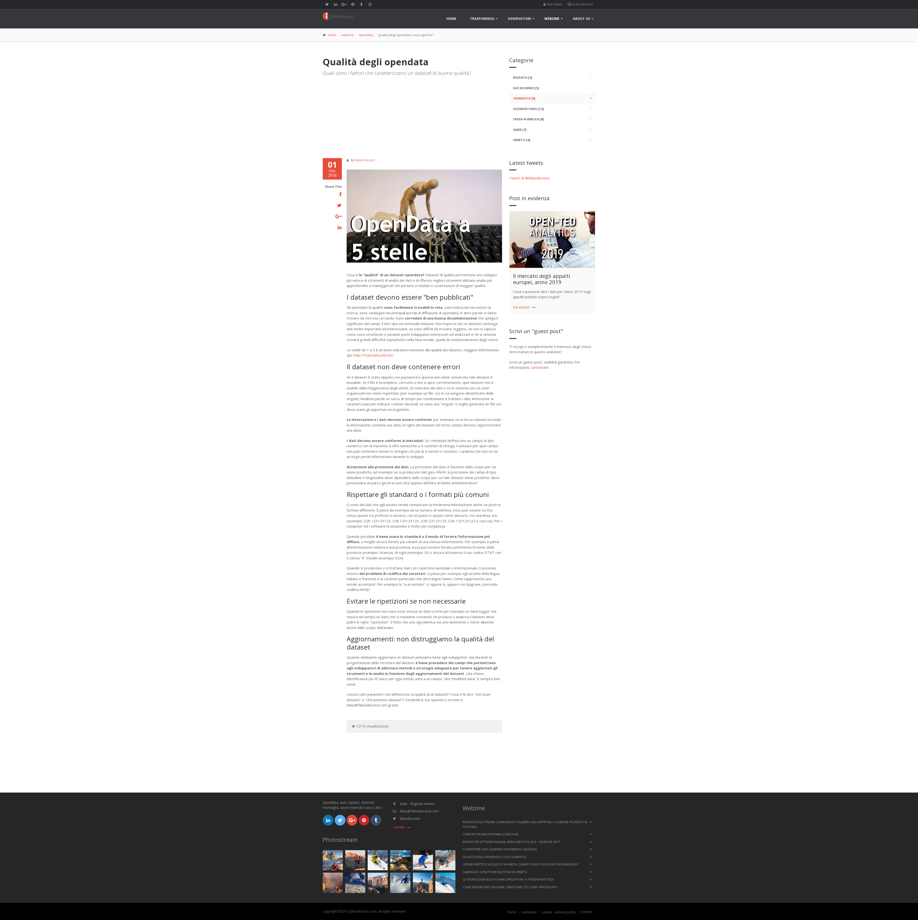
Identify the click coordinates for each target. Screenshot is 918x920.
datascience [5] (526, 88)
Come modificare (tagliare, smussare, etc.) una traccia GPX (510, 887)
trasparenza (482, 18)
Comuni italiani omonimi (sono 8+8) (490, 834)
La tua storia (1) (582, 4)
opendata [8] (524, 98)
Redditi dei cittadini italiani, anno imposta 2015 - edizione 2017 (511, 842)
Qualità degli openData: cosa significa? (494, 857)
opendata (366, 35)
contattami (540, 367)
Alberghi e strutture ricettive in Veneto (495, 872)
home (451, 18)
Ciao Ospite (554, 4)
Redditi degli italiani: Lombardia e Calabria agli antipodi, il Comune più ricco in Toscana (525, 824)
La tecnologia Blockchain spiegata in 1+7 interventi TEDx (508, 879)
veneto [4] (521, 140)
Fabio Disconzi (365, 160)
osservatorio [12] (528, 109)
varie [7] (519, 129)
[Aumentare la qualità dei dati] (424, 216)
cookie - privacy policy (559, 912)
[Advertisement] (412, 115)
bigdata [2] (522, 77)
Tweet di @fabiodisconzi (529, 178)
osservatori (519, 18)
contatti (587, 912)
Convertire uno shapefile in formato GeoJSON (500, 849)
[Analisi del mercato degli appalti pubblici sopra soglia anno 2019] (554, 240)
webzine (551, 18)
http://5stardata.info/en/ (373, 355)
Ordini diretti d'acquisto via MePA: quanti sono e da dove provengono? (520, 864)
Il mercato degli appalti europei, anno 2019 (541, 279)
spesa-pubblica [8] (528, 119)
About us (581, 18)
